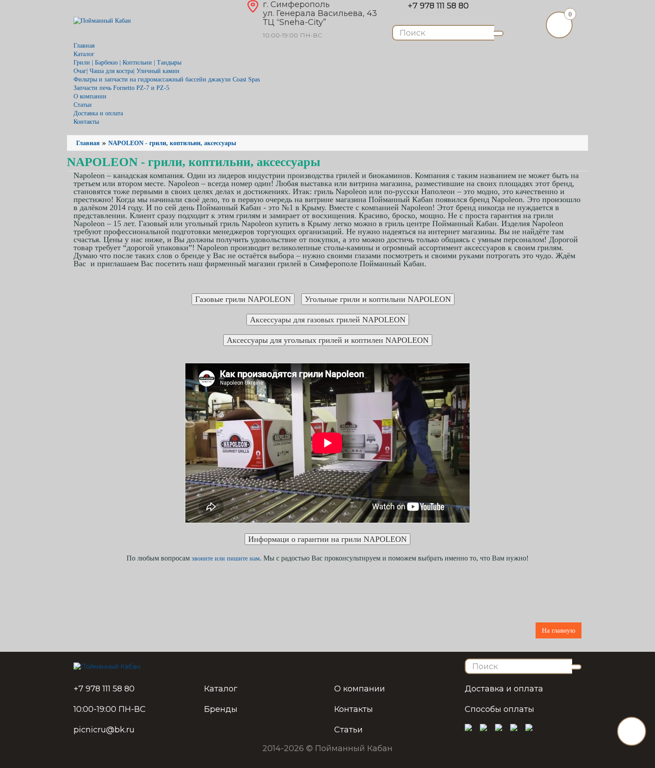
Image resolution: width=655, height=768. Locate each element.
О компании (90, 96)
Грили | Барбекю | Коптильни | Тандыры (127, 62)
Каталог (220, 689)
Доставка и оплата (98, 113)
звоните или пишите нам (226, 558)
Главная (84, 45)
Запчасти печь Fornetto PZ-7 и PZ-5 (121, 88)
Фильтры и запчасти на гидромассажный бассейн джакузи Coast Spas (167, 79)
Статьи (83, 105)
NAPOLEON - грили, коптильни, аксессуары (172, 143)
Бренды (220, 709)
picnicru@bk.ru (104, 730)
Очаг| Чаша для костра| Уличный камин (127, 71)
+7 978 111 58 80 (438, 6)
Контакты (86, 121)
